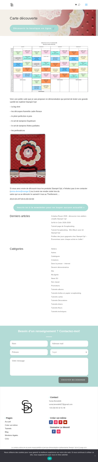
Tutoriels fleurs (56, 308)
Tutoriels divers (57, 304)
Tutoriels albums (57, 289)
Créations (54, 260)
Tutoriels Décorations (59, 300)
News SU (54, 278)
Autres (53, 252)
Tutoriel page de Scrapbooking (62, 226)
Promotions (55, 286)
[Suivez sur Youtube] (65, 422)
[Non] (95, 455)
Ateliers (54, 249)
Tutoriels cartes (57, 297)
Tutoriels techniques (58, 311)
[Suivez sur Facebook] (51, 422)
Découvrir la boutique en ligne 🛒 (34, 28)
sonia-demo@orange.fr (20, 191)
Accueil (8, 422)
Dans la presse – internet (60, 263)
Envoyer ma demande (73, 380)
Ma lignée (55, 275)
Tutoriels (8, 428)
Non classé (55, 282)
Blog (6, 432)
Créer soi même (11, 425)
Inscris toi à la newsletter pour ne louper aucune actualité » (51, 207)
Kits (52, 271)
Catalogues (55, 256)
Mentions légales (11, 435)
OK (50, 458)
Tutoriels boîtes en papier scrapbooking (66, 293)
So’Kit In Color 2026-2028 (61, 222)
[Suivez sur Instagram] (56, 422)
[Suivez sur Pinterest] (60, 422)
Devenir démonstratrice (60, 267)
